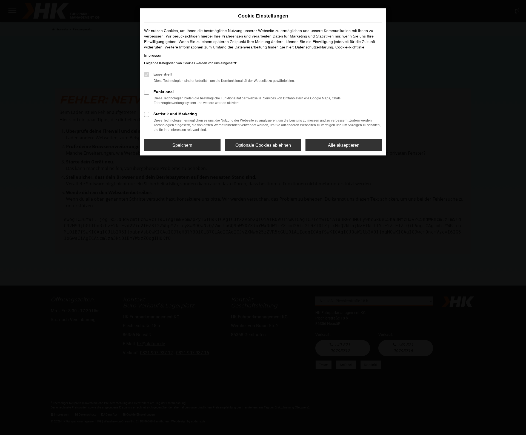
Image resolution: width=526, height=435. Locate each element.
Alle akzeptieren (343, 145)
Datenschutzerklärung (314, 47)
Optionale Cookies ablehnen (263, 145)
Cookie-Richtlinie (349, 47)
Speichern (182, 145)
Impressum (154, 55)
